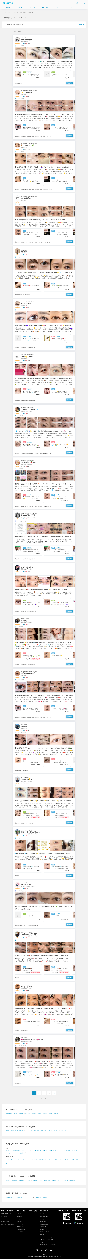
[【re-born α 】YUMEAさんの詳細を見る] (44, 955)
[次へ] (54, 1093)
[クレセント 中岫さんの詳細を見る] (44, 1008)
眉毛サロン (38, 1197)
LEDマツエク (75, 1150)
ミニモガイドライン (44, 1231)
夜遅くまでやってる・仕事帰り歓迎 (66, 1180)
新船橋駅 (45, 1113)
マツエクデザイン (21, 1229)
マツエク (8, 1150)
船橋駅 (15, 1113)
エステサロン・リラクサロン (7, 1224)
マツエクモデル (30, 1153)
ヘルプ (41, 1242)
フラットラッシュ (16, 1150)
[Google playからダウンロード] (79, 1223)
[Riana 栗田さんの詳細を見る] (44, 747)
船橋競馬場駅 (9, 1113)
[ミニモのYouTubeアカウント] (51, 1250)
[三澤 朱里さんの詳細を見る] (44, 272)
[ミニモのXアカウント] (42, 1251)
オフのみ (8, 1153)
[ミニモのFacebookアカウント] (46, 1251)
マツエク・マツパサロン (6, 1219)
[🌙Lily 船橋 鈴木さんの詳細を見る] (44, 113)
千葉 (17, 12)
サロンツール (43, 1226)
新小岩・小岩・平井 (53, 1131)
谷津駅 (39, 1113)
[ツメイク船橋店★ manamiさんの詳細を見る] (44, 589)
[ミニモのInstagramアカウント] (37, 1251)
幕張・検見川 (44, 1131)
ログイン (82, 3)
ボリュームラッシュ (36, 1150)
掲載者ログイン (43, 1229)
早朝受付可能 (47, 1180)
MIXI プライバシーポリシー (46, 1239)
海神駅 (50, 1113)
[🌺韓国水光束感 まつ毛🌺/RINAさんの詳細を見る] (44, 1060)
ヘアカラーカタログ (21, 1219)
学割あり (8, 1180)
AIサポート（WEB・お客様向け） (48, 1244)
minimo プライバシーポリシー (47, 1237)
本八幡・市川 (28, 1131)
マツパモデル (75, 1159)
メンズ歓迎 (14, 1180)
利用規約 (42, 1234)
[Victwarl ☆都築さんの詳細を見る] (44, 60)
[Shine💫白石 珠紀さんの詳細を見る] (44, 377)
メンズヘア (19, 1216)
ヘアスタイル (20, 1213)
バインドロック (26, 1150)
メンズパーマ (20, 1224)
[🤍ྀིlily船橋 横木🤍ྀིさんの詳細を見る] (44, 694)
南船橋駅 (27, 1113)
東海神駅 (34, 1113)
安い (7, 1163)
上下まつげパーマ (66, 1159)
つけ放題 (68, 1150)
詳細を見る (69, 83)
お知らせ (42, 1219)
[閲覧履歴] (77, 3)
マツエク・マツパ (10, 12)
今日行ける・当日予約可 (25, 1180)
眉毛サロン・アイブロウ (6, 1221)
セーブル (45, 1150)
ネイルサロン (20, 1197)
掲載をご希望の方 (44, 1224)
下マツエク (61, 1150)
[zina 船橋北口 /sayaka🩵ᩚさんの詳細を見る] (44, 430)
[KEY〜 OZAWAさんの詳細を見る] (44, 324)
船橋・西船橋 (23, 12)
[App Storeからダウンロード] (67, 1223)
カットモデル (20, 1231)
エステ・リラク (46, 1197)
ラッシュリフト (17, 1159)
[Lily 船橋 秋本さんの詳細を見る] (44, 219)
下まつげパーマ (55, 1159)
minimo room (43, 1221)
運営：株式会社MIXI (44, 1216)
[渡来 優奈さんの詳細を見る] (44, 641)
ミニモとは (42, 1213)
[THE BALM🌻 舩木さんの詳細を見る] (44, 800)
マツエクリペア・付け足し (18, 1153)
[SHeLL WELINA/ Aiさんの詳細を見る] (44, 536)
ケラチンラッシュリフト (44, 1159)
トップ (3, 12)
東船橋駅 (21, 1113)
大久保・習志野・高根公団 (17, 1131)
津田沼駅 (56, 1113)
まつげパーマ (9, 1159)
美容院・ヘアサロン (10, 1197)
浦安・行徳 (36, 1131)
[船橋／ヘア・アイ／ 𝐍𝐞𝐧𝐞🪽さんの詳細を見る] (44, 853)
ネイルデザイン (20, 1226)
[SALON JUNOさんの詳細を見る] (44, 904)
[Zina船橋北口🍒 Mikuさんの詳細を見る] (44, 483)
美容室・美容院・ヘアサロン (7, 1213)
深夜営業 (54, 1180)
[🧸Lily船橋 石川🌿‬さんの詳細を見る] (44, 166)
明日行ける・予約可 (37, 1180)
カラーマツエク (52, 1150)
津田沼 (7, 1131)
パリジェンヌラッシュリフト (30, 1159)
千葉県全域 (63, 1131)
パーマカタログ (20, 1221)
